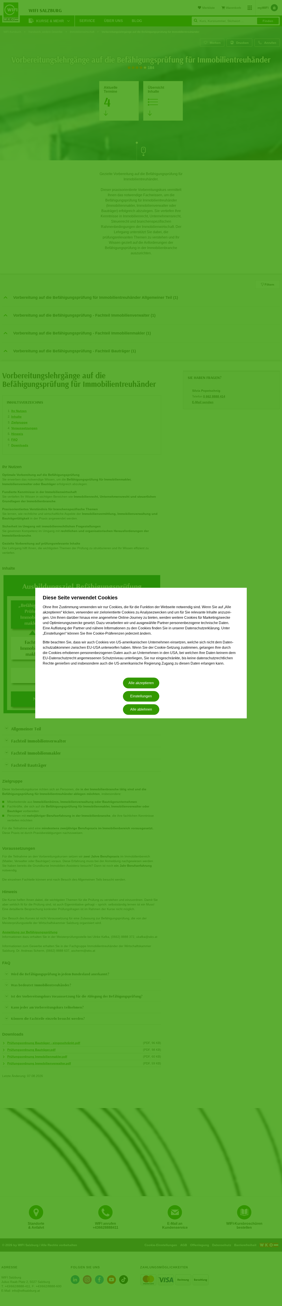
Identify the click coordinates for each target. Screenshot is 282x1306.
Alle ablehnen (141, 709)
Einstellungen (141, 696)
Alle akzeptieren (141, 683)
